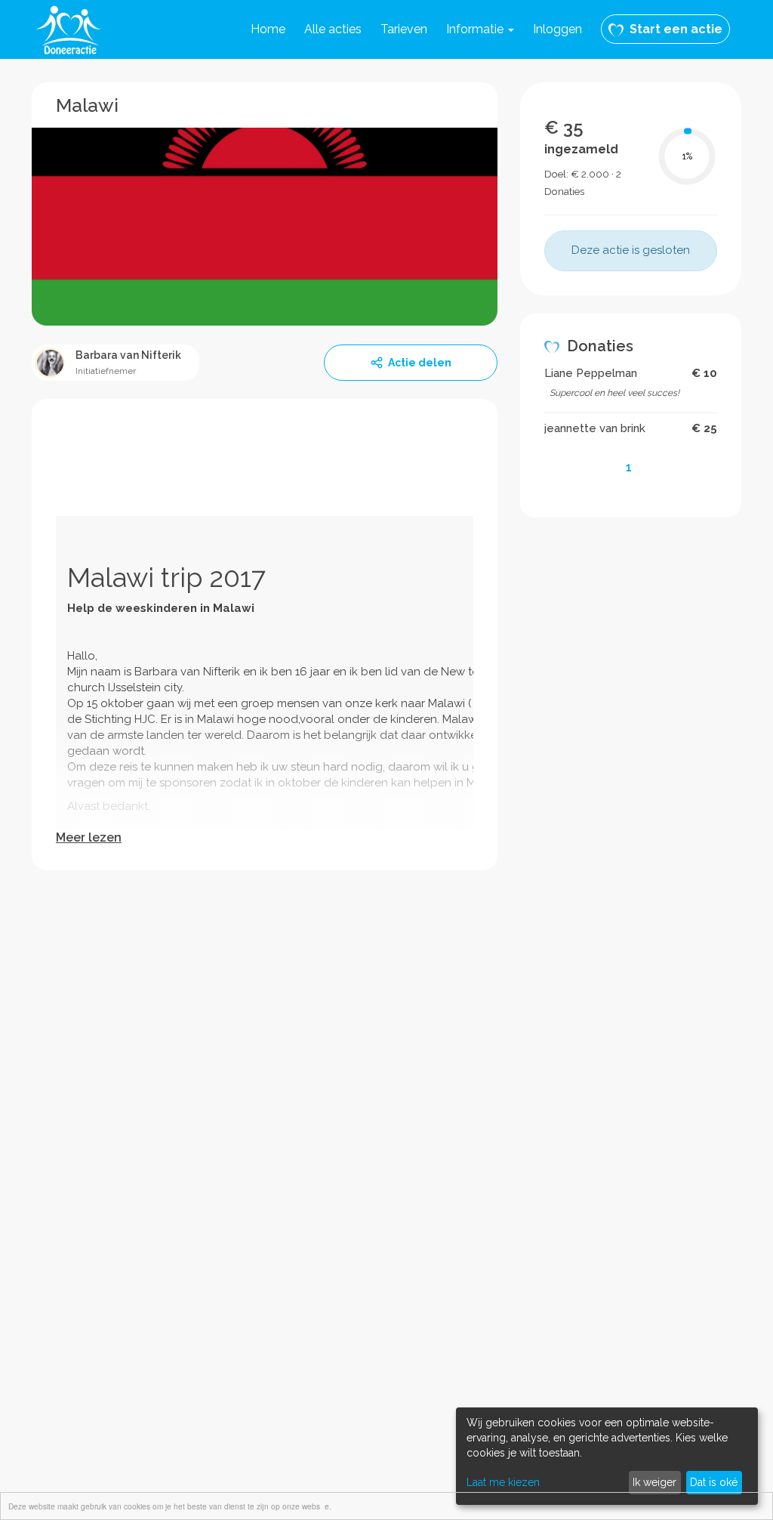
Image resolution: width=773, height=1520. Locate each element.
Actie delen (419, 363)
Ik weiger (654, 1482)
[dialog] (607, 1456)
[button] (480, 29)
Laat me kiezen (503, 1482)
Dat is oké (714, 1482)
